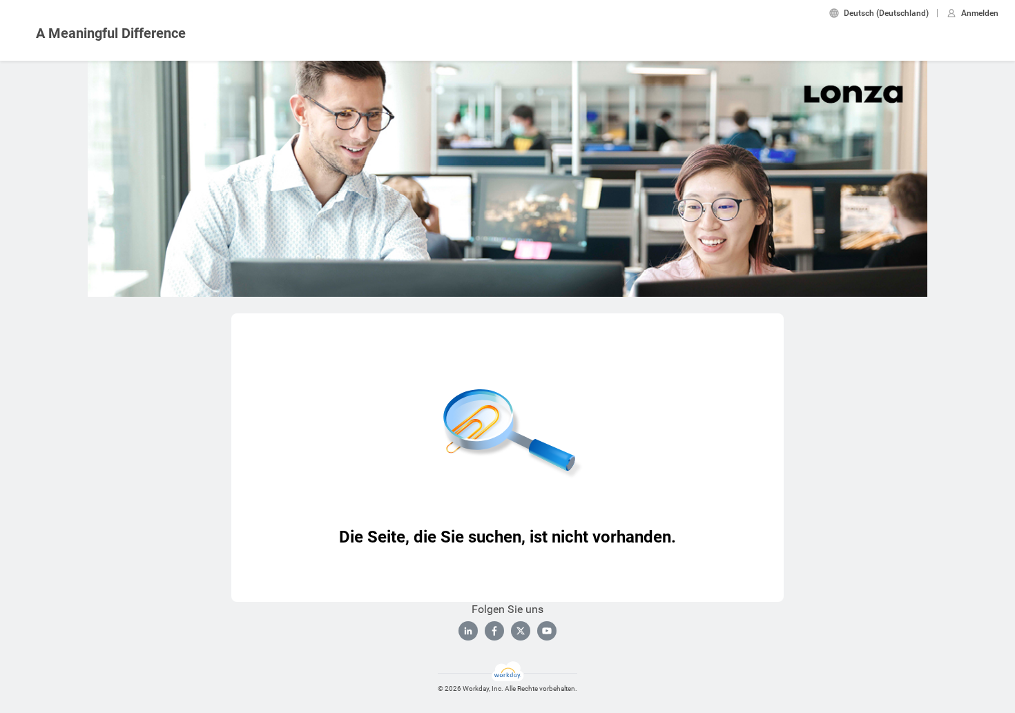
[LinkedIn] (468, 631)
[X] (520, 631)
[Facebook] (494, 631)
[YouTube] (547, 631)
